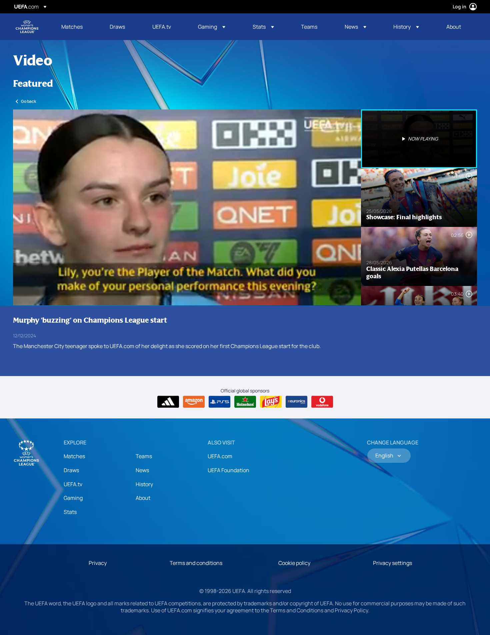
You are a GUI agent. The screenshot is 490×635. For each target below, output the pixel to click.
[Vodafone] (322, 402)
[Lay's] (271, 402)
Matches (74, 456)
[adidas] (168, 402)
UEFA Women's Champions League (27, 26)
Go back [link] (28, 101)
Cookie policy (294, 563)
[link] (72, 26)
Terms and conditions (196, 563)
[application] (187, 207)
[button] (212, 26)
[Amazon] (194, 402)
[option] (419, 138)
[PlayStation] (219, 402)
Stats (70, 512)
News (142, 470)
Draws (71, 470)
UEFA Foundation (228, 470)
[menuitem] (77, 26)
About (143, 498)
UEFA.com (220, 456)
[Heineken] (245, 402)
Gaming (73, 498)
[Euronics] (296, 402)
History (144, 484)
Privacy (98, 563)
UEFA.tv (73, 484)
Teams (144, 456)
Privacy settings (392, 563)
